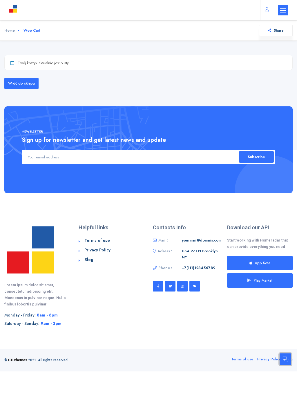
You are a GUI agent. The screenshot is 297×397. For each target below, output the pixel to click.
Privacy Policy (97, 250)
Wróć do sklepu (21, 83)
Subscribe (256, 157)
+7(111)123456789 (198, 268)
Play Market (263, 280)
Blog (88, 259)
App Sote (262, 262)
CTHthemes (17, 360)
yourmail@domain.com (201, 240)
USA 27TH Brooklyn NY (200, 254)
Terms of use (97, 240)
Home (9, 30)
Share (279, 30)
